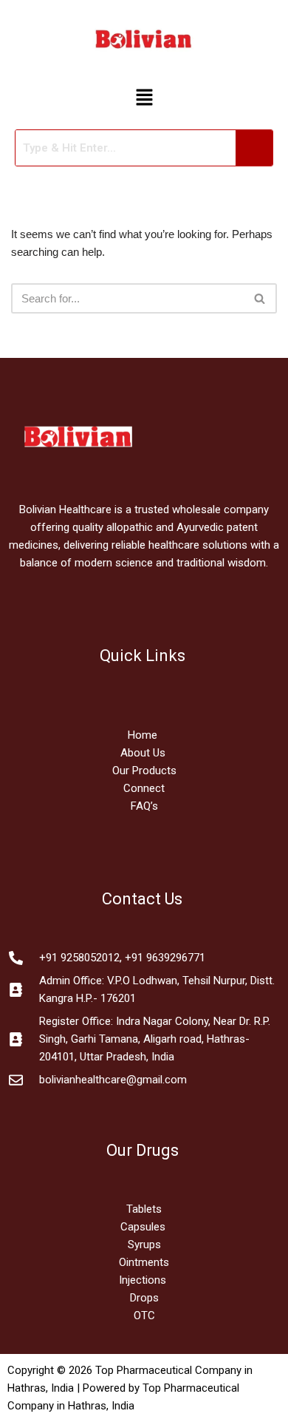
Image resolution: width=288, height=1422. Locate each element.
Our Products (144, 770)
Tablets (144, 1209)
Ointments (144, 1262)
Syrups (144, 1244)
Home (144, 735)
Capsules (142, 1226)
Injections (144, 1280)
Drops (144, 1297)
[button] (144, 98)
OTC (144, 1315)
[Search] (260, 298)
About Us (142, 752)
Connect (144, 788)
